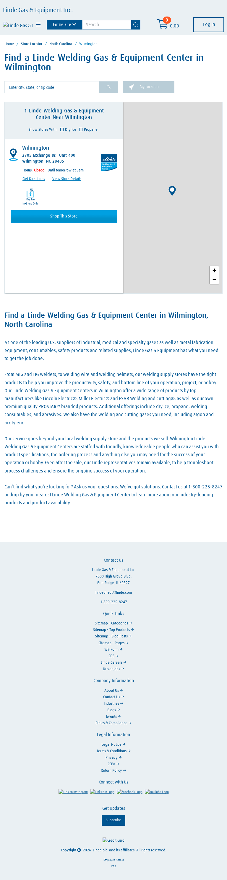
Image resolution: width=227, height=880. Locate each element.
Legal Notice (111, 745)
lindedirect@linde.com (113, 593)
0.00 (174, 26)
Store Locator (31, 44)
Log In (208, 24)
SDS (111, 656)
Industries (112, 704)
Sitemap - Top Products (112, 630)
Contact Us (112, 697)
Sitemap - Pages (111, 643)
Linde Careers (112, 663)
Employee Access (113, 859)
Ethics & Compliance (111, 723)
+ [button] (214, 270)
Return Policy (112, 771)
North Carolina (60, 44)
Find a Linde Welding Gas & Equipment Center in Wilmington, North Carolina (106, 320)
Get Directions (33, 179)
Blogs (112, 710)
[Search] (136, 25)
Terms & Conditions (112, 751)
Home (9, 44)
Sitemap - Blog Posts (112, 636)
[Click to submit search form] (108, 87)
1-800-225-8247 (113, 602)
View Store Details (66, 179)
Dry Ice (70, 130)
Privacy (112, 758)
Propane (91, 130)
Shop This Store (64, 216)
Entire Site (62, 24)
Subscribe (113, 820)
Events (112, 717)
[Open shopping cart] (163, 26)
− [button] (214, 279)
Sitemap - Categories (112, 623)
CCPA (112, 764)
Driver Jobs (112, 669)
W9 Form (111, 650)
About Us (112, 691)
